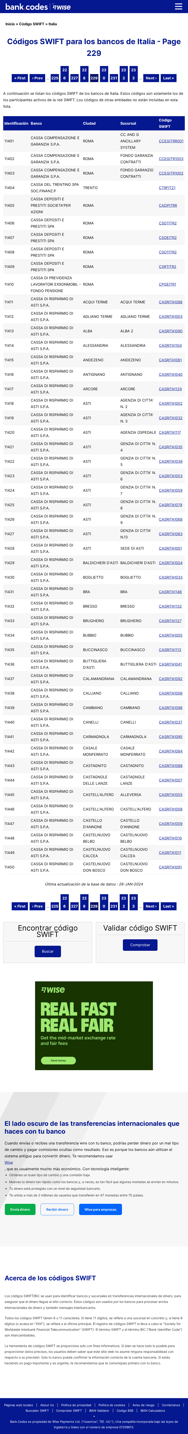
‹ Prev (37, 78)
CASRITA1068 (170, 519)
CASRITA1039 (170, 461)
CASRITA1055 (170, 794)
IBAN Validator (99, 1410)
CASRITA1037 (170, 722)
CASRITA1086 (170, 302)
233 (133, 74)
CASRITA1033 (170, 577)
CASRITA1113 (170, 649)
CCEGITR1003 (171, 158)
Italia (53, 24)
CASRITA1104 (170, 345)
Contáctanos (171, 1405)
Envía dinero (20, 1209)
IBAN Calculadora (153, 1410)
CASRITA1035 (170, 447)
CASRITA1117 (170, 432)
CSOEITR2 (168, 237)
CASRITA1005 (170, 635)
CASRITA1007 (170, 780)
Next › (151, 78)
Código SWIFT (31, 24)
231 (114, 78)
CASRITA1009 (170, 823)
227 (74, 78)
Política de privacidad (76, 1405)
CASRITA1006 (170, 693)
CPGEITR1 (167, 284)
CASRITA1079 (170, 505)
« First (19, 78)
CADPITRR (168, 205)
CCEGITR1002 (171, 173)
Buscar (48, 951)
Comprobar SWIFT (69, 1410)
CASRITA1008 (170, 809)
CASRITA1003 (170, 316)
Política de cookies (112, 1405)
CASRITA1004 (170, 562)
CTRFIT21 (167, 187)
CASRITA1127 (170, 620)
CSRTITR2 (167, 266)
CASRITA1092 (170, 678)
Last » (168, 78)
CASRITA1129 (170, 389)
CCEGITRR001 (171, 141)
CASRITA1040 (170, 374)
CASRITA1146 (170, 591)
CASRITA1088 (170, 765)
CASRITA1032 (170, 418)
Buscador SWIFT (37, 1410)
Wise (9, 1162)
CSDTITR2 (168, 223)
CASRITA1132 (170, 606)
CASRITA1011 (170, 852)
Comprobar (140, 945)
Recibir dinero (57, 1209)
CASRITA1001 (170, 548)
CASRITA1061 (170, 360)
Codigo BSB (125, 1410)
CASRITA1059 (170, 490)
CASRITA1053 (170, 476)
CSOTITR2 (168, 252)
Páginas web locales (18, 1405)
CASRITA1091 (170, 867)
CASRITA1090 (170, 331)
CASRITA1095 (170, 736)
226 (64, 74)
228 (84, 74)
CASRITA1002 (170, 403)
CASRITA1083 (170, 534)
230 (104, 74)
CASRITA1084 (170, 751)
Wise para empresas (100, 1209)
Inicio (10, 24)
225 (54, 78)
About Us (47, 1405)
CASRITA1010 (170, 838)
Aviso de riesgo (144, 1405)
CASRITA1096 (170, 707)
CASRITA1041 (170, 664)
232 (123, 74)
